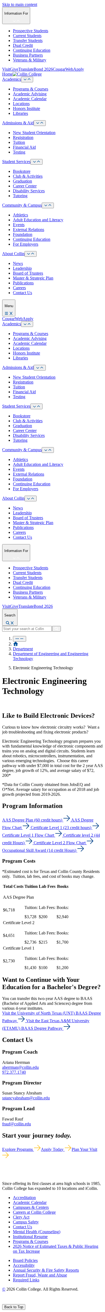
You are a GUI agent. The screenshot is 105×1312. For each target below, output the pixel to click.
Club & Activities (28, 176)
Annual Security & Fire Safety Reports (46, 1270)
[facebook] (4, 1301)
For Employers (25, 244)
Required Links (26, 1280)
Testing (19, 152)
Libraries (20, 113)
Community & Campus (22, 205)
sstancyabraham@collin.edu (26, 1098)
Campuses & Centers (31, 1207)
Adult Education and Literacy (38, 219)
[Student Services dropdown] (36, 162)
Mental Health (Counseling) (36, 1231)
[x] (9, 1301)
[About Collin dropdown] (30, 254)
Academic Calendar (30, 98)
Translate (26, 69)
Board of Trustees (28, 273)
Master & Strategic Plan (33, 278)
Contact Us (22, 292)
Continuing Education (31, 50)
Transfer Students (28, 40)
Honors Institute (26, 108)
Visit (6, 69)
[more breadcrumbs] (19, 639)
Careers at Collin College (34, 1212)
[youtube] (23, 1301)
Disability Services (29, 191)
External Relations (28, 229)
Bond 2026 (43, 69)
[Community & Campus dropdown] (48, 205)
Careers (19, 287)
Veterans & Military (29, 60)
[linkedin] (29, 1301)
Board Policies (25, 1260)
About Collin (13, 253)
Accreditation (24, 1197)
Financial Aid (24, 147)
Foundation (22, 234)
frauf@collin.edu (16, 1124)
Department (23, 649)
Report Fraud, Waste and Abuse (40, 1275)
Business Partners (28, 55)
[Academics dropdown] (27, 79)
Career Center (25, 186)
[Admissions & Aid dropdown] (40, 123)
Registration (23, 137)
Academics (11, 79)
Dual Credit (23, 45)
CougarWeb (63, 69)
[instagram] (16, 1301)
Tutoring (20, 195)
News (18, 263)
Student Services (16, 161)
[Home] (15, 644)
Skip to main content (19, 4)
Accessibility (24, 1265)
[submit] (56, 629)
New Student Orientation (34, 132)
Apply (78, 69)
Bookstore (21, 171)
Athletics (20, 215)
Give (14, 69)
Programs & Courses (30, 89)
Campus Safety (26, 1222)
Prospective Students (30, 30)
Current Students (27, 35)
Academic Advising (30, 94)
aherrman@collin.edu (20, 1067)
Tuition (19, 142)
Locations (21, 103)
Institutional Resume (30, 1236)
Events (18, 224)
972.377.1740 (14, 1072)
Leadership (22, 268)
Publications (23, 283)
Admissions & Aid (18, 123)
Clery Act (21, 1217)
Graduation (22, 181)
